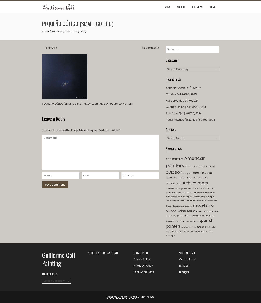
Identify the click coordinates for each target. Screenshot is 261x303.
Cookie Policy (142, 259)
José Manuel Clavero (204, 201)
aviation (174, 172)
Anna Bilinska (201, 166)
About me (181, 6)
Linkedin (184, 265)
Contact (213, 6)
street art (203, 226)
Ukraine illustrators (178, 231)
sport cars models (188, 227)
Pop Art (173, 216)
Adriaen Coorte (176, 88)
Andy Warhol (190, 166)
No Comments (150, 47)
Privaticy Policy (143, 265)
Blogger (184, 272)
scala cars (194, 221)
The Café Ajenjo (176, 113)
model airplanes (185, 206)
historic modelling (173, 197)
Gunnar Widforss (197, 193)
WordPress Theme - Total (121, 296)
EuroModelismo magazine (176, 188)
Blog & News (197, 6)
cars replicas (181, 178)
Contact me (187, 259)
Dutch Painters (193, 183)
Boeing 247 (187, 173)
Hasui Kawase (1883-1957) (183, 120)
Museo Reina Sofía (180, 211)
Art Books (211, 166)
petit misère (208, 211)
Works (168, 6)
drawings (172, 183)
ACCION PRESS (175, 159)
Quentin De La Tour (178, 107)
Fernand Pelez (193, 188)
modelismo (203, 205)
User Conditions (144, 272)
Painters (199, 211)
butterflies (199, 173)
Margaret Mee (175, 100)
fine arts (202, 188)
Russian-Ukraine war (181, 221)
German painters (183, 193)
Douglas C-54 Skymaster (197, 178)
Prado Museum (198, 215)
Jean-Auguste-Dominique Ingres (194, 197)
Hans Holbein (210, 193)
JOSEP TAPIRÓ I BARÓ (187, 201)
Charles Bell (173, 94)
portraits (182, 215)
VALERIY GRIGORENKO (195, 231)
